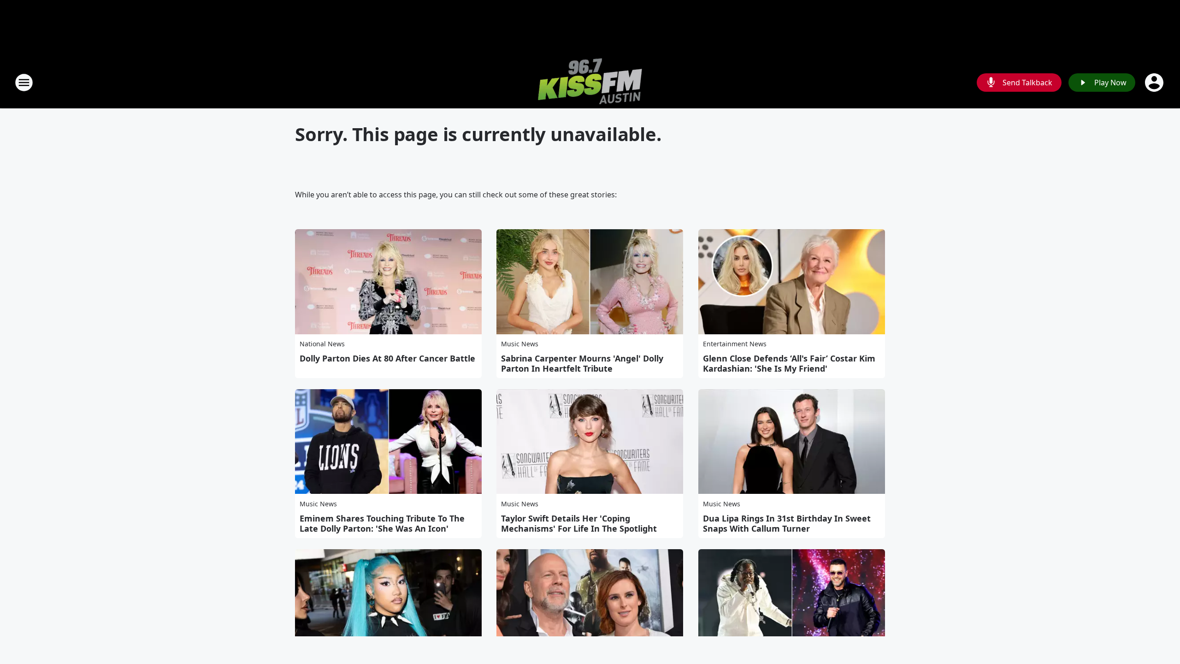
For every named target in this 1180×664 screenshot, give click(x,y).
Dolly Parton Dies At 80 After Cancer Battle (387, 358)
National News (322, 343)
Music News (519, 343)
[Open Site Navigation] (24, 82)
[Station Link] (590, 82)
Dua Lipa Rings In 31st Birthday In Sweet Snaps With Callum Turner (787, 523)
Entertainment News (735, 343)
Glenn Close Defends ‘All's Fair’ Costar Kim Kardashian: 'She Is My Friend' (789, 363)
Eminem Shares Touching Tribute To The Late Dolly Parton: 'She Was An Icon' (382, 523)
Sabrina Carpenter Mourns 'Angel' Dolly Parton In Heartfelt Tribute (582, 363)
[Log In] (1155, 82)
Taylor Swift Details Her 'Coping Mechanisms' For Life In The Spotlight (579, 523)
